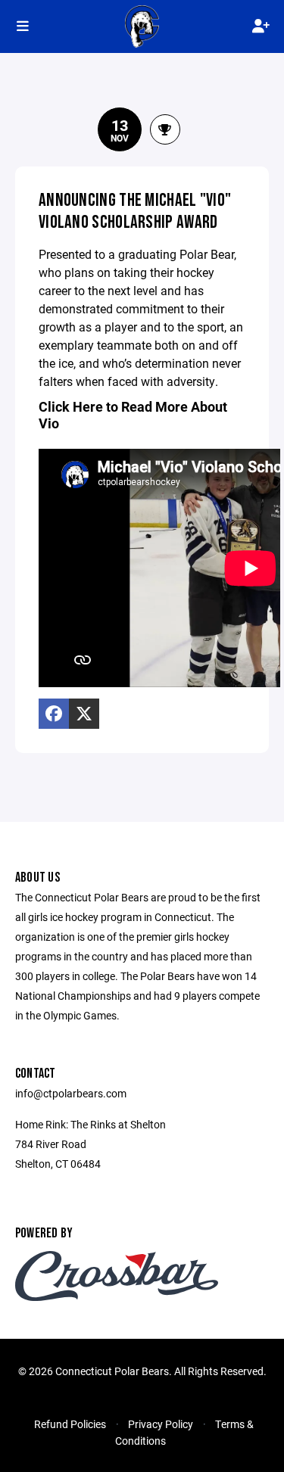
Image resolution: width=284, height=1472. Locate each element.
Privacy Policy (160, 1424)
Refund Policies (70, 1424)
